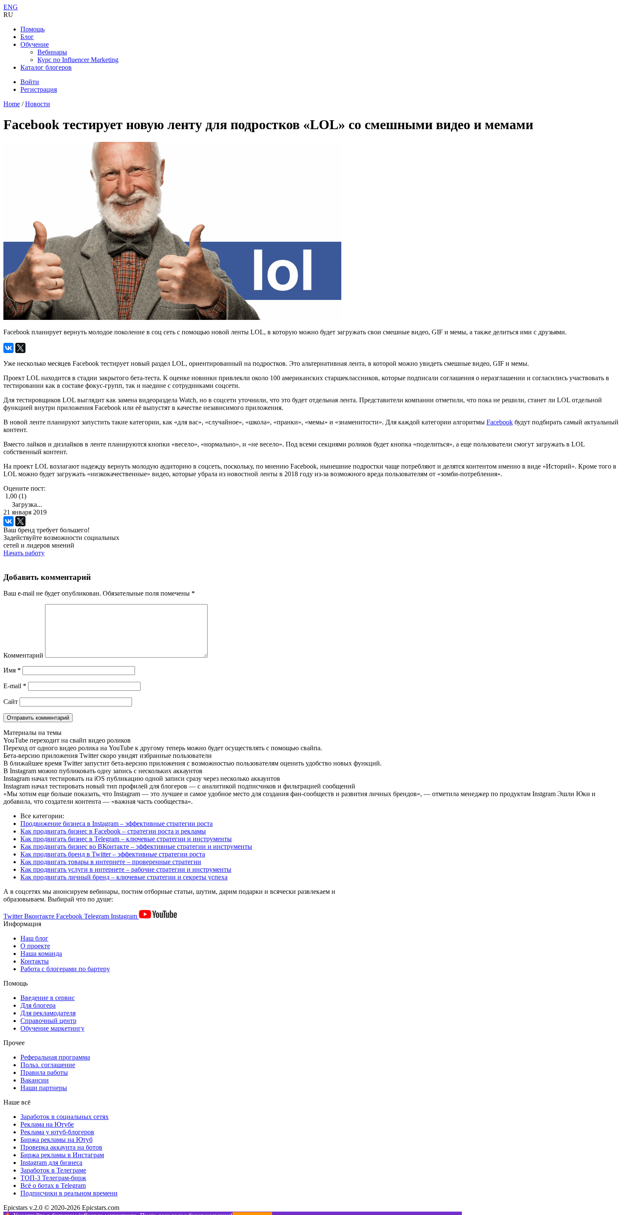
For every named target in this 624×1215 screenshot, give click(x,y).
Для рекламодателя (48, 1013)
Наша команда (41, 953)
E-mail (14, 685)
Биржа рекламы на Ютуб (56, 1139)
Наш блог (34, 938)
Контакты (34, 961)
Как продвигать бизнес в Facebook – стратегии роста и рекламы (113, 831)
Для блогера (38, 1005)
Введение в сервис (47, 997)
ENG (10, 7)
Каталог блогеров (46, 67)
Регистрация (38, 89)
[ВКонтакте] (8, 348)
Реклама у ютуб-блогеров (57, 1132)
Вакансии (34, 1080)
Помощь (32, 29)
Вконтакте (40, 916)
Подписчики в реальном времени (69, 1193)
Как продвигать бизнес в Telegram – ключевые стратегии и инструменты (126, 838)
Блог (27, 36)
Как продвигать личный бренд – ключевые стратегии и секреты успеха (124, 877)
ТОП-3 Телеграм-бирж (53, 1177)
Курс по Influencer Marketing (77, 59)
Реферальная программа (55, 1057)
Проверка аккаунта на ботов (61, 1147)
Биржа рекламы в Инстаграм (62, 1154)
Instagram (125, 916)
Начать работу (24, 553)
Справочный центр (48, 1020)
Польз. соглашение (47, 1064)
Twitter (13, 916)
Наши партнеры (43, 1087)
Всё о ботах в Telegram (53, 1185)
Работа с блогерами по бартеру (65, 968)
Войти (29, 81)
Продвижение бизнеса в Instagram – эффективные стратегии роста (116, 823)
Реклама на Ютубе (47, 1124)
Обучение (34, 44)
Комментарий (23, 655)
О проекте (35, 945)
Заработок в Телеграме (53, 1170)
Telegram (97, 916)
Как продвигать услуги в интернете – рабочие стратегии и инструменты (125, 869)
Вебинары (52, 52)
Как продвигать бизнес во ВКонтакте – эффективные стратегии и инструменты (136, 846)
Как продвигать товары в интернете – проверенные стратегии (110, 861)
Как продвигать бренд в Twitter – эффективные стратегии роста (112, 854)
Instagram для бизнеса (51, 1162)
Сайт (10, 701)
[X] (20, 348)
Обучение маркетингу (52, 1028)
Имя (12, 670)
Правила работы (44, 1072)
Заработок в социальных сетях (64, 1116)
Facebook (499, 422)
